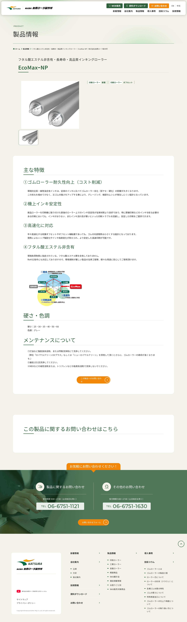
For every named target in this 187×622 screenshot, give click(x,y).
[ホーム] (30, 8)
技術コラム (164, 10)
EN (173, 5)
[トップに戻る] (181, 544)
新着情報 (117, 10)
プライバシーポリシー (26, 603)
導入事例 (151, 10)
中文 (179, 5)
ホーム (17, 49)
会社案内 (128, 10)
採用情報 (176, 10)
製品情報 (140, 10)
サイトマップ (22, 599)
